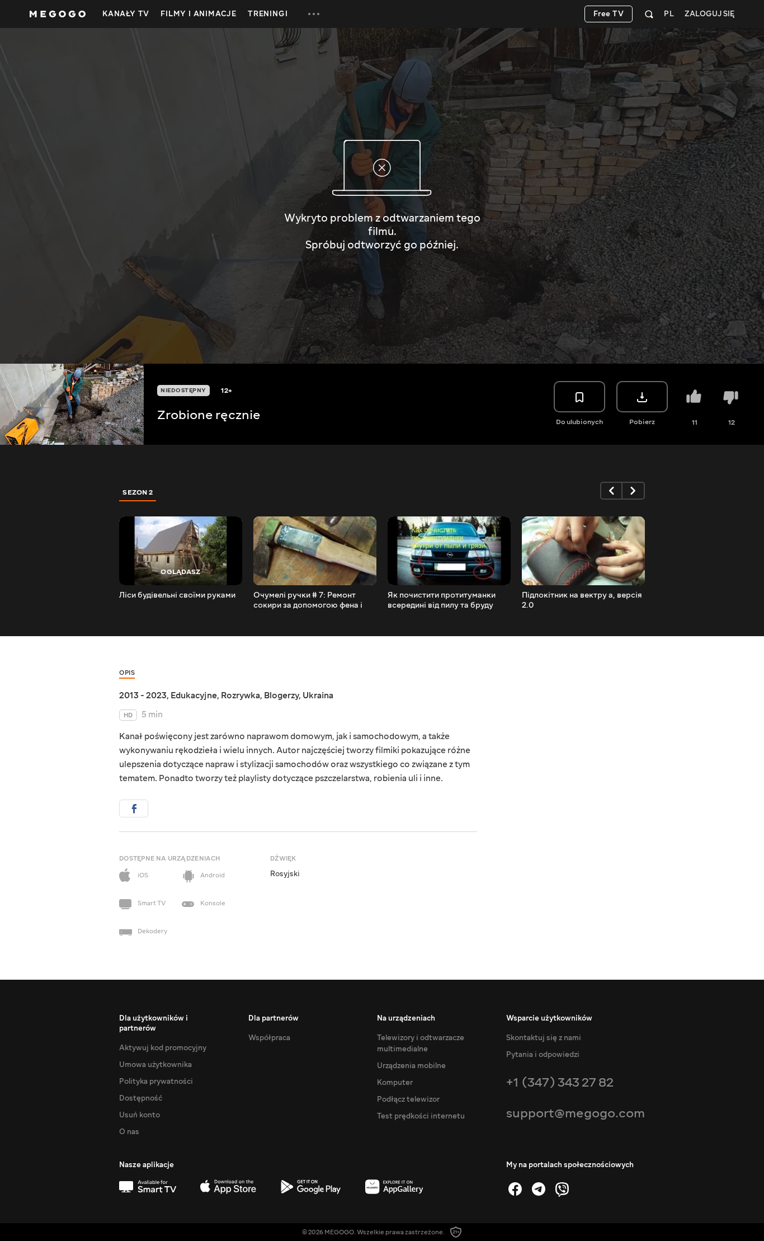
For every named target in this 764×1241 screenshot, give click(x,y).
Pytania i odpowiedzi (542, 1055)
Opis (127, 673)
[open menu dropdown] (313, 14)
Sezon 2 (137, 492)
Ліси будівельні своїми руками (177, 595)
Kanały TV (125, 14)
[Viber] (562, 1189)
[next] (633, 491)
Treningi (267, 14)
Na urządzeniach (406, 1018)
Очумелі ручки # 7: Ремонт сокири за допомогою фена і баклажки (307, 600)
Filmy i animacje (199, 14)
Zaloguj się (709, 14)
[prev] (611, 491)
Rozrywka (240, 695)
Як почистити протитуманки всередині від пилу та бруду (442, 600)
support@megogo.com (575, 1113)
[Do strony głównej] (58, 14)
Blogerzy (281, 695)
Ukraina (318, 695)
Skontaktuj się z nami (543, 1038)
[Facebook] (515, 1189)
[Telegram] (539, 1189)
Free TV (608, 14)
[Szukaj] (649, 14)
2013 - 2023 (143, 695)
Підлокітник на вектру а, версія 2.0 (582, 600)
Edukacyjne (194, 695)
